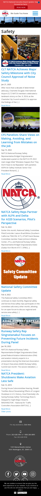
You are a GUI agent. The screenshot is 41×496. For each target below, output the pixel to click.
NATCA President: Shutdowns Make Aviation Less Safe (18, 377)
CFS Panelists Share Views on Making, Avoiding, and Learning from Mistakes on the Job (20, 140)
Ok (15, 493)
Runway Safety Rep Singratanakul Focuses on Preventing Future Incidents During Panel (19, 336)
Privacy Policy (22, 493)
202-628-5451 (16, 435)
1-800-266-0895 (29, 435)
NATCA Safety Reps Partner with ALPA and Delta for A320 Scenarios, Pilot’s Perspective (19, 217)
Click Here (27, 425)
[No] (38, 488)
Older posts (6, 411)
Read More (5, 105)
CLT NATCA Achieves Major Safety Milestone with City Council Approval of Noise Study (19, 74)
